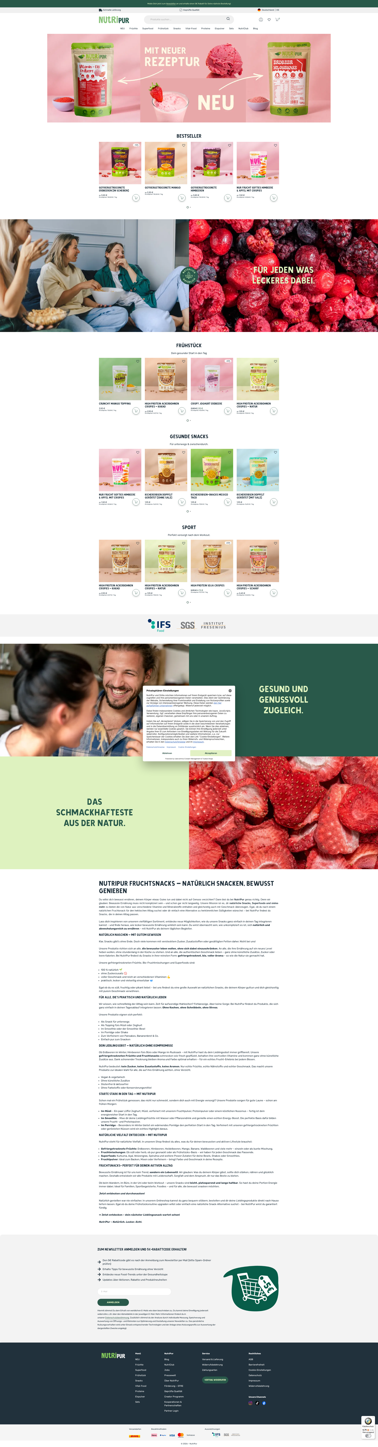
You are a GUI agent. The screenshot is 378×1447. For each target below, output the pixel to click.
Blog (255, 28)
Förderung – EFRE (173, 1386)
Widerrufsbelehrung (212, 1364)
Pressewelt (170, 1375)
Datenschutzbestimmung (117, 1317)
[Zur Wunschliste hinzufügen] (183, 145)
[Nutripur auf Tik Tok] (257, 1403)
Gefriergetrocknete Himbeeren (204, 189)
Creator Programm (174, 1396)
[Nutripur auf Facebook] (264, 1403)
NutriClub (243, 28)
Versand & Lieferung (212, 1359)
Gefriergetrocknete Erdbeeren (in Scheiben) (114, 189)
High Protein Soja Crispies (207, 585)
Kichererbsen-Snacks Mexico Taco (209, 496)
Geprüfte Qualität (173, 1391)
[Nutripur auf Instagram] (250, 1403)
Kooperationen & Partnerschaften (173, 1404)
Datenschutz (255, 1375)
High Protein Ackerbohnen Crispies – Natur (254, 405)
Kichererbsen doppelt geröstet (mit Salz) (250, 496)
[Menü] (373, 1418)
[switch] (368, 1436)
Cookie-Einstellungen (260, 1370)
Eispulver (219, 28)
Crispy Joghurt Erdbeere (206, 403)
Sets (231, 28)
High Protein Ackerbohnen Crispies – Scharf (254, 587)
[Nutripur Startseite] (113, 1355)
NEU (122, 28)
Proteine (205, 28)
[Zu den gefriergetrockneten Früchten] (189, 78)
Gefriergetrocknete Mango (163, 187)
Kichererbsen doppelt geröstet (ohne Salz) (158, 496)
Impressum (254, 1380)
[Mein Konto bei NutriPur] (261, 19)
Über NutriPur (171, 1380)
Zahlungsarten (209, 1370)
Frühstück (163, 28)
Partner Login (171, 1410)
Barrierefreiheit (256, 1364)
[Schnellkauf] (136, 197)
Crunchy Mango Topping (115, 403)
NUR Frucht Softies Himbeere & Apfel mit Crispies (255, 189)
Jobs (167, 1370)
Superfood (147, 28)
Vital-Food (191, 28)
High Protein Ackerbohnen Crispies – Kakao (162, 405)
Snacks (177, 28)
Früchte (133, 28)
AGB (251, 1359)
